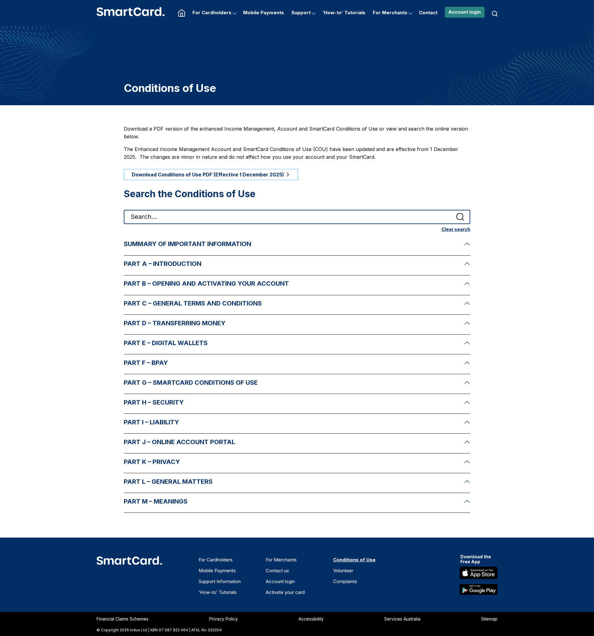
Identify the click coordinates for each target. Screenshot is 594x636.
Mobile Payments (263, 12)
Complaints (345, 581)
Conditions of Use (354, 560)
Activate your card (285, 592)
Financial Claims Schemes (122, 618)
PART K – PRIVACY (152, 461)
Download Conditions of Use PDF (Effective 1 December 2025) (208, 174)
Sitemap (489, 618)
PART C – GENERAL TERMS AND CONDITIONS (193, 303)
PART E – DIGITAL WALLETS (166, 343)
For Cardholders (211, 12)
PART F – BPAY (146, 362)
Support (301, 12)
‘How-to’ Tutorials (343, 12)
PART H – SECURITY (154, 402)
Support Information (220, 581)
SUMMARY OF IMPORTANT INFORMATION (187, 244)
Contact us (277, 570)
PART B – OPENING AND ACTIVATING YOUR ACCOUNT (206, 283)
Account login (464, 12)
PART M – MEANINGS (155, 501)
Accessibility (311, 618)
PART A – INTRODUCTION (162, 263)
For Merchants (390, 12)
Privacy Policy (223, 618)
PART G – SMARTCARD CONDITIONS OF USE (191, 382)
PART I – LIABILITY (151, 422)
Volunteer (343, 570)
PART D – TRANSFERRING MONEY (175, 323)
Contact (428, 12)
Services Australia (402, 618)
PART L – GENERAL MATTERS (168, 481)
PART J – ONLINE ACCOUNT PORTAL (179, 442)
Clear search (455, 229)
